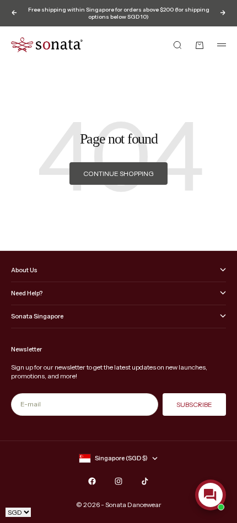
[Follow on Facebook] (92, 481)
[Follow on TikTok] (145, 481)
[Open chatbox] (210, 495)
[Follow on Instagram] (118, 481)
